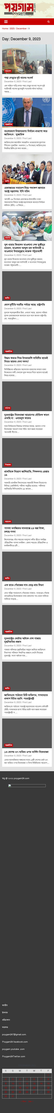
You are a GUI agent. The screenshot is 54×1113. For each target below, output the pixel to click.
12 (27, 1083)
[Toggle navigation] (6, 21)
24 (13, 1092)
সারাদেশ (8, 71)
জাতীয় (7, 181)
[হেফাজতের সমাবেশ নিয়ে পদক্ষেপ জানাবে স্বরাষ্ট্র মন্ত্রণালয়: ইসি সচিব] (27, 169)
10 (13, 1083)
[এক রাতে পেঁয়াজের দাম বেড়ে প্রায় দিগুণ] (27, 566)
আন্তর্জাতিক (8, 124)
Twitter (16, 1056)
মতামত (5, 1027)
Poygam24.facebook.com (15, 1042)
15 (48, 1083)
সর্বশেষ (7, 238)
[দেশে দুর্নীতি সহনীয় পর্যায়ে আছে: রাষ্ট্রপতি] (27, 286)
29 (48, 1092)
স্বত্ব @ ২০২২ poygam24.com (15, 778)
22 (48, 1087)
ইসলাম (5, 1012)
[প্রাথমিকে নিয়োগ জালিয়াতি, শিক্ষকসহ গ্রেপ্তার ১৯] (27, 453)
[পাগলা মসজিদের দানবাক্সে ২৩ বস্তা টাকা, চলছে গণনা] (27, 510)
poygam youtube (11, 1049)
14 (41, 1083)
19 (27, 1087)
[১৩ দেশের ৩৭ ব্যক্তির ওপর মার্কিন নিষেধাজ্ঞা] (27, 733)
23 (6, 1092)
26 (27, 1092)
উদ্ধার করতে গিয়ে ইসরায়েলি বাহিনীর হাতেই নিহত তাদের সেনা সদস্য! (26, 359)
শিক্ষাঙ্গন (8, 465)
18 (20, 1087)
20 (34, 1087)
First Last (27, 81)
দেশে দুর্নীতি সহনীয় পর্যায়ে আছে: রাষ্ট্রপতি (24, 304)
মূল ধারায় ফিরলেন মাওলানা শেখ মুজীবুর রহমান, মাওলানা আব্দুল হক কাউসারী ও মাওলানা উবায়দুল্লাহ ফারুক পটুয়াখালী (24, 248)
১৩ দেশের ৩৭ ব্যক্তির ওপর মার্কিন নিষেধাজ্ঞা (26, 752)
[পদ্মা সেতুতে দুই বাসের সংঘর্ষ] (27, 59)
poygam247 (8, 1034)
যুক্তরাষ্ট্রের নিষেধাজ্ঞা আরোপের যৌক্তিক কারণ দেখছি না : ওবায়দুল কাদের (26, 416)
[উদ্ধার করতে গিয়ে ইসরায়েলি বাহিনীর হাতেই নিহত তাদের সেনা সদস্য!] (27, 339)
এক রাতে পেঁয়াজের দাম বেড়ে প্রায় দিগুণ (24, 585)
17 (13, 1087)
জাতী (4, 1005)
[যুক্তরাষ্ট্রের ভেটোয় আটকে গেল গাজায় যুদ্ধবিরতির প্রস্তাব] (27, 620)
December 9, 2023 (12, 81)
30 (6, 1096)
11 (20, 1083)
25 (20, 1092)
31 (13, 1096)
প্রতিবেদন (6, 1020)
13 (34, 1083)
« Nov (23, 1101)
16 (6, 1087)
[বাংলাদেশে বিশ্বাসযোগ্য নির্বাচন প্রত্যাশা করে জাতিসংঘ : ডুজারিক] (27, 112)
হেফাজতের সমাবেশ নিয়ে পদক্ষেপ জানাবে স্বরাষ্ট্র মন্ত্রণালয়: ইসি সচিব (24, 189)
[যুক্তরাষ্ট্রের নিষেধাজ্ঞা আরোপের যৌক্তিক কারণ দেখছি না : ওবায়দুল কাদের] (27, 396)
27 (34, 1092)
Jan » (30, 1101)
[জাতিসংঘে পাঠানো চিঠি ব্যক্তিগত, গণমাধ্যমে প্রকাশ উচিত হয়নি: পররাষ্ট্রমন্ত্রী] (27, 677)
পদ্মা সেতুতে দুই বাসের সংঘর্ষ (18, 77)
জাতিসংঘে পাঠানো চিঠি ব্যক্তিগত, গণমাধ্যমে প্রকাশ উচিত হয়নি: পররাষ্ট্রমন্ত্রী (26, 697)
